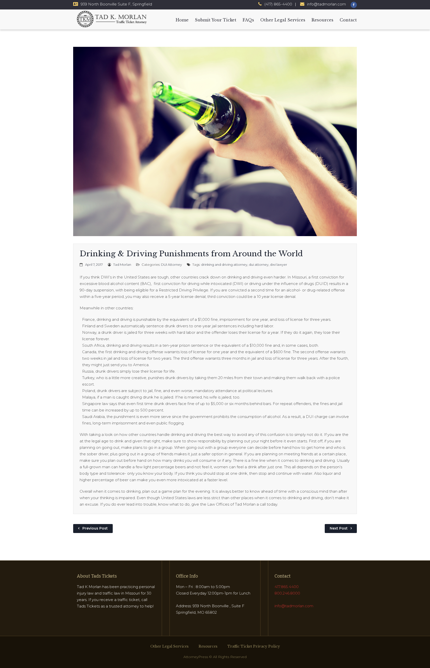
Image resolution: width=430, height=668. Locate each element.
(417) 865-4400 (278, 4)
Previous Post (95, 528)
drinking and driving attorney (224, 265)
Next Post (339, 528)
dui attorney (259, 265)
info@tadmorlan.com (326, 4)
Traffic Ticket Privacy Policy (253, 646)
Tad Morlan (122, 265)
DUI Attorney (171, 265)
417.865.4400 (286, 586)
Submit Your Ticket (215, 19)
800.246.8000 (287, 593)
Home (182, 19)
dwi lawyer (278, 265)
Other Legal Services (282, 19)
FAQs (248, 19)
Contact (348, 19)
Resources (322, 19)
